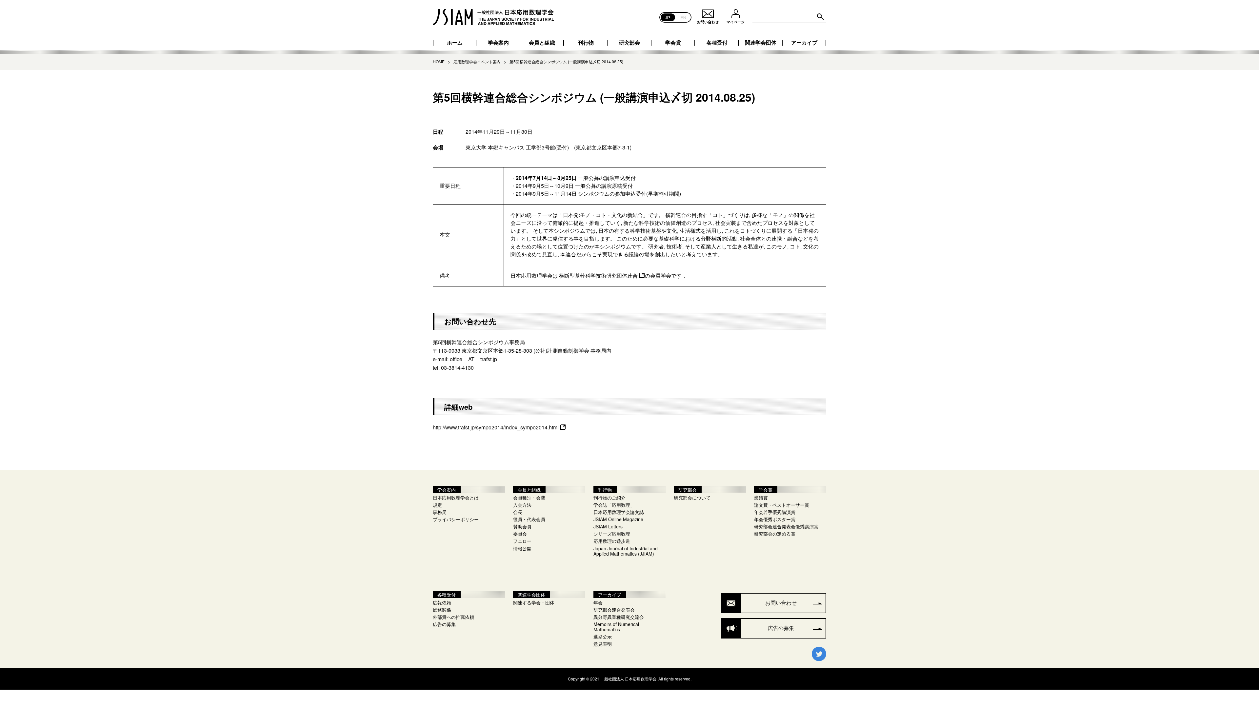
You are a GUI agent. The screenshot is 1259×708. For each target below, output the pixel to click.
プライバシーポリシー (456, 519)
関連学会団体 (760, 42)
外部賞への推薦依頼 (453, 617)
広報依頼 (442, 602)
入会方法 (522, 505)
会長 (517, 512)
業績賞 (761, 497)
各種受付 (717, 42)
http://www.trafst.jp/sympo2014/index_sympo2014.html (496, 427)
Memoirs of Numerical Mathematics (616, 627)
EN (683, 17)
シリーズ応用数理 (611, 533)
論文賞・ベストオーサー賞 (781, 505)
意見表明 (602, 643)
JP (667, 17)
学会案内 (498, 42)
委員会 (520, 533)
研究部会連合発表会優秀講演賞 (786, 526)
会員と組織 (542, 42)
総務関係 (442, 609)
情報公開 (522, 548)
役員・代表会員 (529, 519)
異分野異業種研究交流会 (618, 617)
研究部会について (692, 497)
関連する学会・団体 (533, 602)
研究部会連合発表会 (614, 609)
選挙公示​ (602, 636)
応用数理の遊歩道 (611, 541)
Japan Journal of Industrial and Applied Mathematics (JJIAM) (625, 551)
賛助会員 (522, 526)
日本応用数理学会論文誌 (618, 512)
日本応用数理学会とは (456, 497)
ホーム (455, 42)
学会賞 (673, 42)
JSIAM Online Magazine (618, 519)
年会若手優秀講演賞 (774, 512)
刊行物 (586, 42)
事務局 (440, 512)
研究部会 (629, 42)
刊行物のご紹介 (609, 497)
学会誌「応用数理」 (614, 505)
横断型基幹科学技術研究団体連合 (598, 275)
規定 (437, 505)
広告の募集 (444, 624)
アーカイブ (804, 42)
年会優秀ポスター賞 (774, 519)
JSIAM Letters (608, 526)
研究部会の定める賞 (774, 533)
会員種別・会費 (529, 497)
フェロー (522, 541)
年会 (598, 602)
